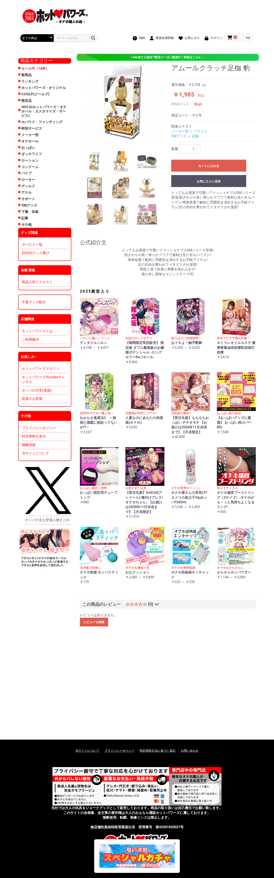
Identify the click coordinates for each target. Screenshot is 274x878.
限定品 (26, 101)
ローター (28, 180)
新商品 (26, 75)
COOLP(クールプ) (35, 94)
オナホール (30, 141)
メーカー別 (30, 135)
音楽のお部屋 (32, 399)
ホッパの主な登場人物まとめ (47, 520)
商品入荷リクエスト (37, 282)
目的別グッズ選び (35, 253)
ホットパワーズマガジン (41, 369)
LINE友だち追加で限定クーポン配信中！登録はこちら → (167, 57)
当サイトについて (35, 453)
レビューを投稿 (93, 622)
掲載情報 (29, 445)
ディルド (28, 186)
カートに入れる (208, 166)
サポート (28, 199)
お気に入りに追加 (209, 181)
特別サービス (31, 128)
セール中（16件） (35, 68)
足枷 (195, 136)
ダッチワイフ (31, 154)
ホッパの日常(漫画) (36, 390)
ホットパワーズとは (37, 331)
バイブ (26, 173)
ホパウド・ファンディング (42, 122)
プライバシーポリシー (39, 428)
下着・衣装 (30, 212)
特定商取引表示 (34, 436)
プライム (200, 131)
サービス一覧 (32, 245)
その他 (26, 224)
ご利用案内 (30, 339)
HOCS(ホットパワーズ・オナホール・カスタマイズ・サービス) (44, 111)
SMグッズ (29, 205)
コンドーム (30, 167)
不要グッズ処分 (34, 302)
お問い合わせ (190, 750)
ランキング (30, 81)
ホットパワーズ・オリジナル (43, 88)
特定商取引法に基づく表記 (158, 750)
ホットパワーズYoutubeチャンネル (43, 379)
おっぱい (28, 148)
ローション (30, 160)
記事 (24, 218)
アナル (26, 192)
